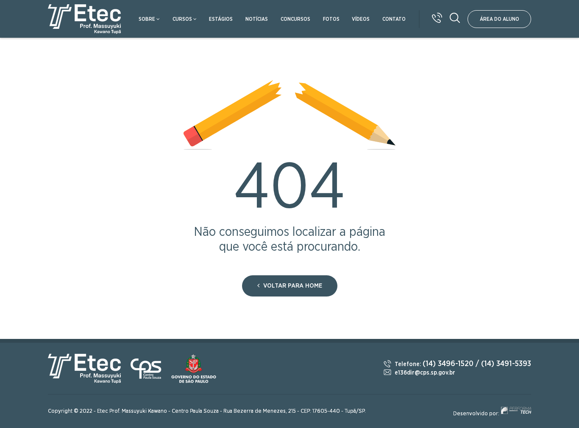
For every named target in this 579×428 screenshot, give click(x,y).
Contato (394, 19)
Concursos (295, 19)
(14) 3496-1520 (448, 364)
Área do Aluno (499, 19)
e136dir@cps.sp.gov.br (425, 373)
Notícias (256, 19)
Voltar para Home (292, 286)
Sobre (147, 19)
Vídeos (361, 19)
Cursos (182, 19)
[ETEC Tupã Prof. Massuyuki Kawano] (85, 19)
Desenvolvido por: (477, 414)
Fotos (331, 19)
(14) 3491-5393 (506, 364)
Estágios (221, 19)
